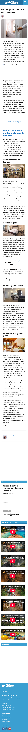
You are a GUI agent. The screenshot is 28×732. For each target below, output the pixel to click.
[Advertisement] (14, 460)
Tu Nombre (5, 502)
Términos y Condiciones (7, 716)
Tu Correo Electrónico (8, 493)
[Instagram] (6, 728)
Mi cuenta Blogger (6, 721)
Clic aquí (17, 261)
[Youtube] (9, 728)
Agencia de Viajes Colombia (8, 707)
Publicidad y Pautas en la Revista (9, 695)
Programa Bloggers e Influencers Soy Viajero (12, 699)
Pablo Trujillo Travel (6, 705)
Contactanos (5, 719)
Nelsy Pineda (8, 16)
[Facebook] (3, 728)
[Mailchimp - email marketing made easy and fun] (11, 515)
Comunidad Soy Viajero (7, 697)
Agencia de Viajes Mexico (8, 709)
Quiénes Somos (5, 693)
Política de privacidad (7, 717)
